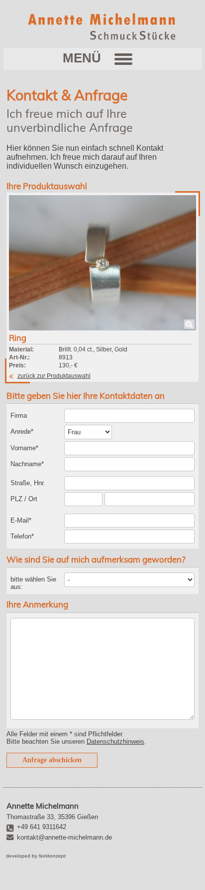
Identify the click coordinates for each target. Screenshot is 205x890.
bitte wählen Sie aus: (33, 583)
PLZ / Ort (23, 499)
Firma (18, 415)
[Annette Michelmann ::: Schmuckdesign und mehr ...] (102, 26)
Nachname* (27, 464)
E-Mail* (20, 520)
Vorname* (24, 448)
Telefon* (22, 536)
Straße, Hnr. (27, 483)
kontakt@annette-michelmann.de (64, 837)
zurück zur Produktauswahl (54, 375)
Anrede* (21, 431)
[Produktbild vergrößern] (102, 262)
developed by (36, 856)
